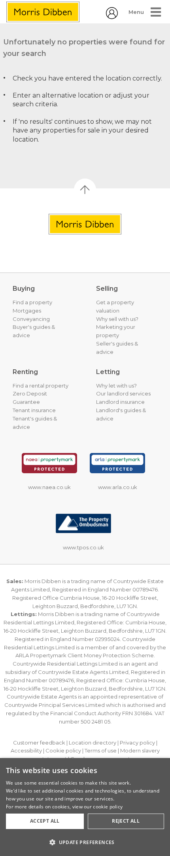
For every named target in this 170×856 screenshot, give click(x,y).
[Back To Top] (85, 189)
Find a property (32, 302)
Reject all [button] (126, 821)
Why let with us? (116, 385)
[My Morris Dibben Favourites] (112, 17)
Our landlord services (123, 393)
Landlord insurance (120, 402)
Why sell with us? (117, 319)
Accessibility (26, 750)
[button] (85, 842)
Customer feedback (39, 742)
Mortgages (27, 310)
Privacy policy (137, 742)
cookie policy (108, 806)
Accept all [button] (45, 821)
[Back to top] (85, 224)
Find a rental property (40, 385)
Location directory (92, 742)
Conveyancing (31, 319)
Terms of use (101, 750)
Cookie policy (63, 750)
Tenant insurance (34, 410)
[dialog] (85, 807)
